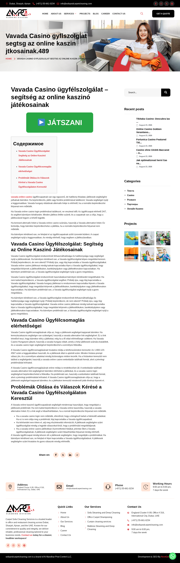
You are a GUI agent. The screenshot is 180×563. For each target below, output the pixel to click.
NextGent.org (167, 557)
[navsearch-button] (141, 13)
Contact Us (118, 14)
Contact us (26, 535)
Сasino (130, 195)
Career (105, 14)
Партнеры (132, 204)
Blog (96, 14)
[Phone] (108, 486)
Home (45, 14)
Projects (85, 14)
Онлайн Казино (135, 209)
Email (69, 485)
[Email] (59, 486)
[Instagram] (161, 3)
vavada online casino (21, 197)
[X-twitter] (166, 3)
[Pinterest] (172, 3)
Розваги (131, 200)
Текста (130, 191)
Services (69, 14)
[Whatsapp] (172, 556)
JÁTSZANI (63, 122)
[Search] (165, 92)
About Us (56, 14)
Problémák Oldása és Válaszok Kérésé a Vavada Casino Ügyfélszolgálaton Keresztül (33, 182)
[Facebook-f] (155, 3)
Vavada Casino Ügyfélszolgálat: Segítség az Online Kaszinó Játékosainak (34, 155)
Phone (119, 485)
